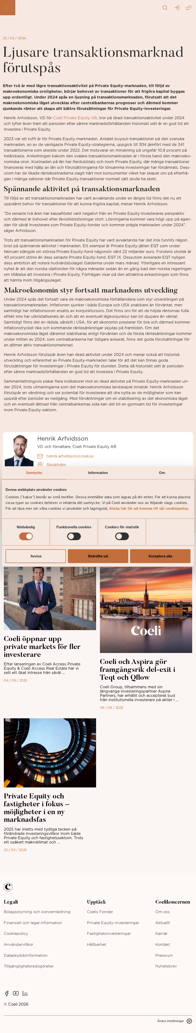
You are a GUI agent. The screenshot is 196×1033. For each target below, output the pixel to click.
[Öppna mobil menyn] (188, 7)
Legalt (11, 902)
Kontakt (162, 944)
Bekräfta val (98, 556)
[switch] (74, 536)
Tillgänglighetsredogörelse (28, 966)
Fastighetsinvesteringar (109, 933)
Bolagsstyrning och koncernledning (37, 912)
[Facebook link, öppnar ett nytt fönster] (7, 993)
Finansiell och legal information (33, 923)
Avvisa (35, 556)
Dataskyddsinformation (26, 955)
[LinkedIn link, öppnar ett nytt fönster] (25, 993)
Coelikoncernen (172, 902)
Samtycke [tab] (34, 472)
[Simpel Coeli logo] (11, 889)
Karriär (161, 933)
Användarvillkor (18, 944)
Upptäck (96, 902)
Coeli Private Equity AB (75, 118)
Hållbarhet (96, 944)
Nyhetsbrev (166, 966)
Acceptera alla (160, 556)
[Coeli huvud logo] (7, 7)
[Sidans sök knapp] (165, 7)
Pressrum (164, 955)
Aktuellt (162, 923)
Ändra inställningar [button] (170, 1021)
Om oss (162, 912)
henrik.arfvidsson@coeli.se (70, 456)
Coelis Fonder (100, 912)
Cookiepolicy (16, 933)
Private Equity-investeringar (113, 923)
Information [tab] (98, 472)
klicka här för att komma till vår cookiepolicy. (149, 508)
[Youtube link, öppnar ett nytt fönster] (16, 993)
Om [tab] (162, 472)
